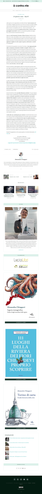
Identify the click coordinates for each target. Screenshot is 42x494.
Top (21, 491)
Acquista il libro (21, 322)
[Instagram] (21, 479)
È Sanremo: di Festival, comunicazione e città (21, 195)
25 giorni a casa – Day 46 (14, 177)
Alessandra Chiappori (21, 159)
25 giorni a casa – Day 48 (27, 177)
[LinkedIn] (3, 29)
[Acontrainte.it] (21, 5)
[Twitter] (3, 26)
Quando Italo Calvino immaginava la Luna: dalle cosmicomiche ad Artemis (9, 195)
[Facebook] (3, 23)
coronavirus (15, 149)
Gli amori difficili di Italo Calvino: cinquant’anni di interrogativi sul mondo (22, 438)
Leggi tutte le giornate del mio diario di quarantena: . (22, 142)
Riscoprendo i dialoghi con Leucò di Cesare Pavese (18, 451)
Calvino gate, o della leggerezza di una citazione (18, 456)
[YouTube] (24, 479)
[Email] (3, 31)
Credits (21, 484)
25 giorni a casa (18, 10)
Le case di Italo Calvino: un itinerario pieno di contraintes (19, 442)
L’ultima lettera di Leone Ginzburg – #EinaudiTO (18, 447)
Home (14, 10)
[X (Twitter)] (18, 479)
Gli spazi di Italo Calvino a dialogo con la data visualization (33, 195)
